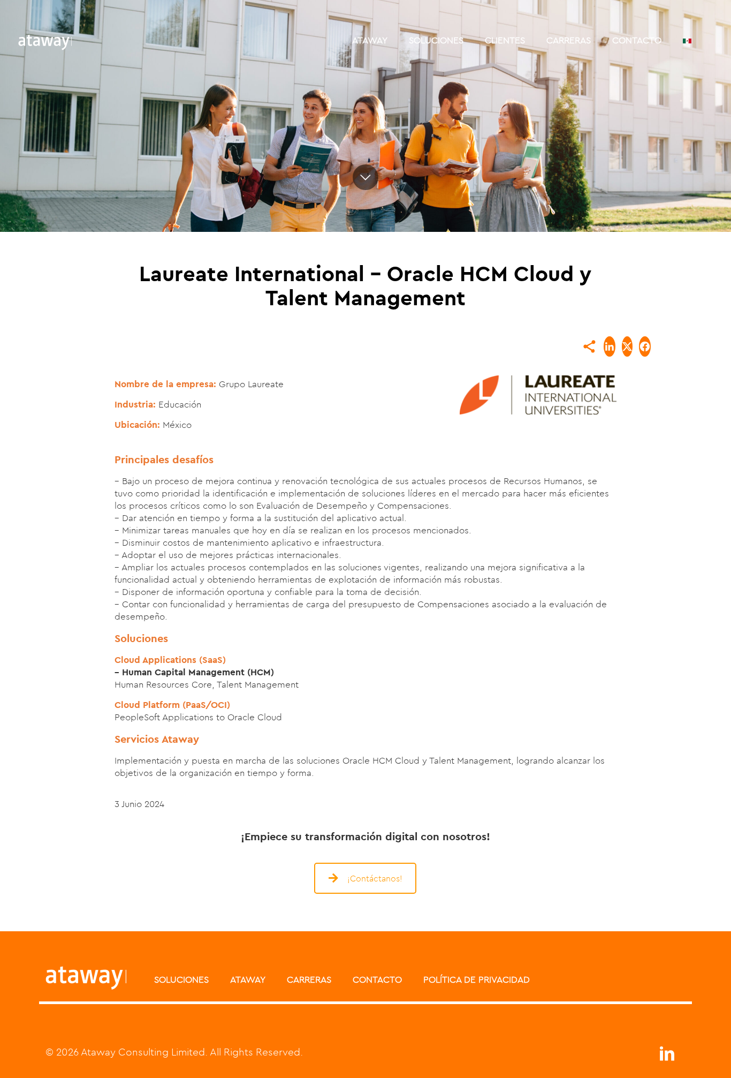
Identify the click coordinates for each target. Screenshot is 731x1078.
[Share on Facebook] (645, 346)
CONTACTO (377, 979)
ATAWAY (247, 979)
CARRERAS (309, 979)
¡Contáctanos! (374, 878)
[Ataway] (45, 40)
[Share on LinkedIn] (609, 346)
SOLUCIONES (181, 979)
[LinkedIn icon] (667, 1056)
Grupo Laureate (251, 384)
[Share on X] (627, 346)
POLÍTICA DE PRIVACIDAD (476, 979)
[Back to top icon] (679, 1056)
